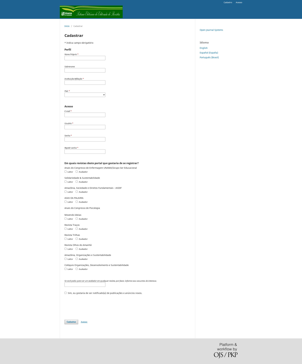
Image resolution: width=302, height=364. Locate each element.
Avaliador (82, 171)
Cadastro (228, 2)
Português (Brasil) (209, 57)
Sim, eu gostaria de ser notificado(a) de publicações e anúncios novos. (104, 293)
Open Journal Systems (211, 29)
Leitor (70, 171)
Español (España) (209, 52)
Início (67, 26)
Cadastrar (71, 322)
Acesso (239, 2)
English (204, 47)
